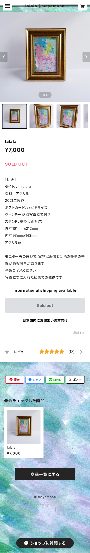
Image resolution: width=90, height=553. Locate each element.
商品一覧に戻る (45, 474)
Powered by (39, 505)
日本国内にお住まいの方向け (45, 320)
